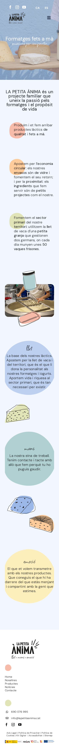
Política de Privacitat (29, 732)
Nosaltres (11, 680)
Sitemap (48, 735)
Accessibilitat (35, 735)
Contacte (11, 690)
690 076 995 (19, 711)
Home (8, 676)
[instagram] (17, 7)
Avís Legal (12, 732)
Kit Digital (21, 735)
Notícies (10, 687)
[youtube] (24, 7)
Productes (11, 683)
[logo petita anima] (17, 12)
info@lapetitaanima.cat (25, 718)
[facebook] (10, 7)
